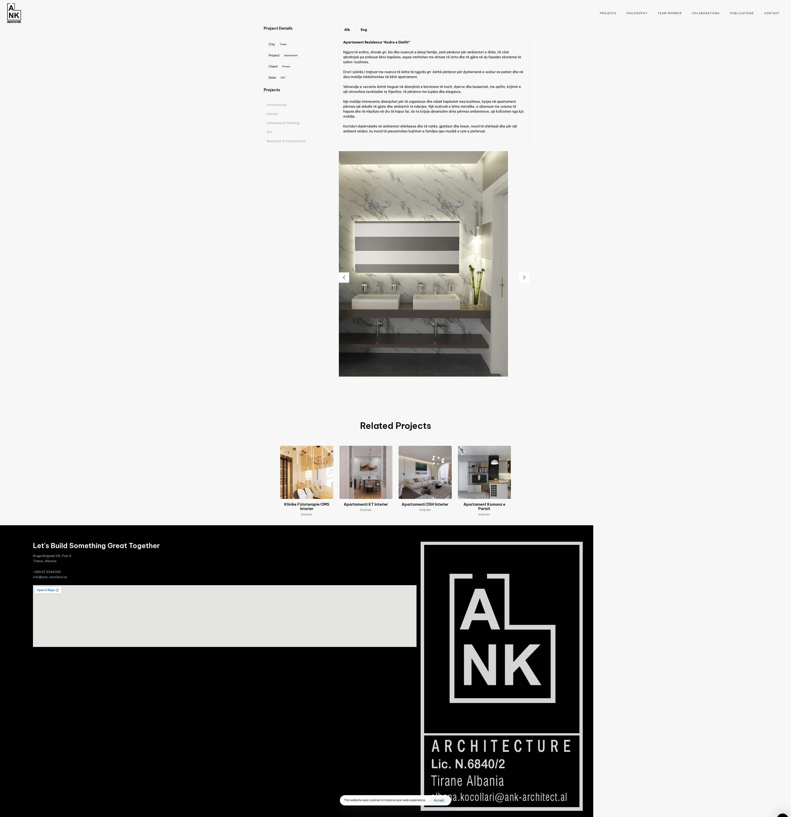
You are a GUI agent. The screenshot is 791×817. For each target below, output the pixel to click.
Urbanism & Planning (283, 123)
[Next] (524, 277)
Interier (272, 114)
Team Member (670, 13)
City (278, 44)
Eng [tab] (364, 30)
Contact (772, 13)
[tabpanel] (434, 89)
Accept (439, 800)
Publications (742, 13)
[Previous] (344, 277)
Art (269, 132)
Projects (608, 13)
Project (283, 55)
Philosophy (637, 13)
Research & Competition (286, 141)
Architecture (277, 105)
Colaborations (706, 13)
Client (279, 66)
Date (277, 77)
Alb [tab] (347, 30)
